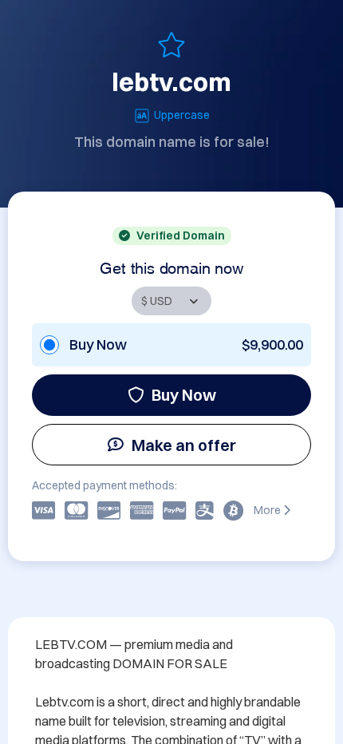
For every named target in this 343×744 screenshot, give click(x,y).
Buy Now (184, 395)
